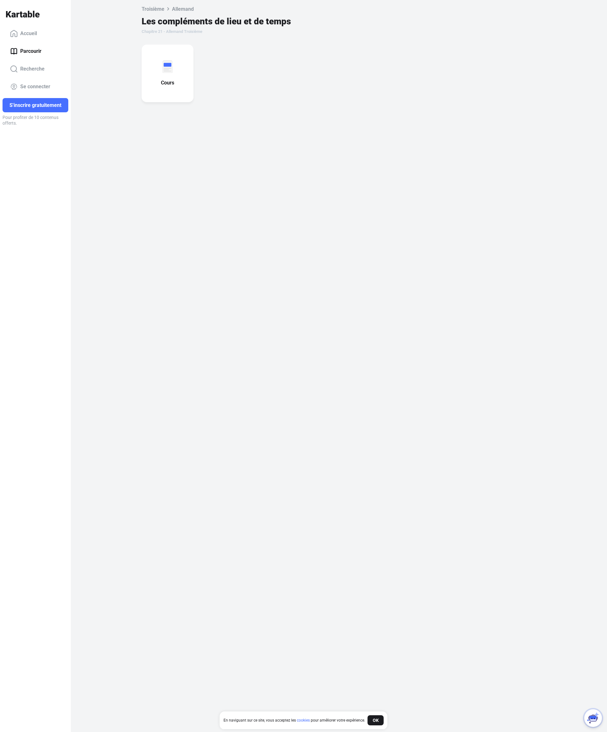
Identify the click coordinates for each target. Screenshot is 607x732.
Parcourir (30, 51)
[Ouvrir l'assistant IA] (593, 718)
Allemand (183, 9)
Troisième (153, 9)
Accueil (28, 33)
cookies (303, 720)
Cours (167, 83)
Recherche (32, 69)
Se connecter (35, 87)
